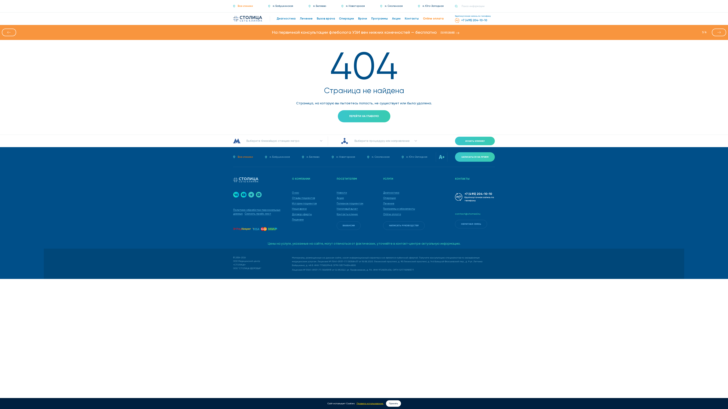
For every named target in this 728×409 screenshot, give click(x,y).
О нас (295, 192)
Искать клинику (475, 141)
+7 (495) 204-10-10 (478, 194)
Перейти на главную (364, 116)
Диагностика (391, 192)
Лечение (388, 203)
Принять (393, 403)
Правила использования (370, 403)
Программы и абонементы (399, 208)
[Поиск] (458, 6)
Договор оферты (302, 214)
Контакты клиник (347, 214)
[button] (9, 32)
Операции (389, 198)
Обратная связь (471, 224)
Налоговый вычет (347, 208)
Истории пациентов (304, 203)
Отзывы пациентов (303, 198)
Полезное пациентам (350, 203)
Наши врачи (299, 208)
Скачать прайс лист (258, 213)
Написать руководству (404, 225)
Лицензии (298, 219)
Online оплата (392, 214)
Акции (340, 198)
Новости (342, 192)
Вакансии (349, 225)
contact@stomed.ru (467, 213)
